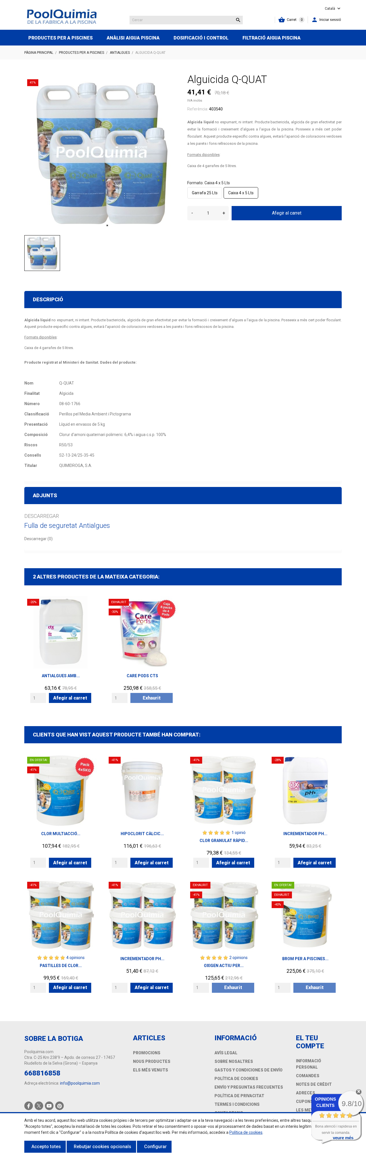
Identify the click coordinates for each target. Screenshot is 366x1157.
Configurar (155, 1146)
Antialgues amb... (61, 675)
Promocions (146, 1053)
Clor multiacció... (60, 833)
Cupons (304, 1101)
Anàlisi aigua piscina (133, 38)
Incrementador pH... (305, 833)
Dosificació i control (201, 38)
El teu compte (310, 1042)
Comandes (307, 1075)
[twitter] (39, 1106)
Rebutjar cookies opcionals (102, 1146)
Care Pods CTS (142, 675)
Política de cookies (236, 1078)
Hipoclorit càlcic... (142, 833)
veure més (343, 1137)
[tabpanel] (101, 153)
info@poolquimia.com (80, 1083)
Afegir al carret (286, 213)
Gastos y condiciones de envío (248, 1070)
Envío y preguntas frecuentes (248, 1087)
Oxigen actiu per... (224, 965)
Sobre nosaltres (233, 1061)
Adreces (305, 1093)
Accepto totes (46, 1146)
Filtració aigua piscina (271, 38)
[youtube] (49, 1106)
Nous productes (151, 1061)
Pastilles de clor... (61, 965)
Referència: (197, 109)
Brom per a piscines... (305, 958)
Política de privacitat (239, 1095)
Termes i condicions (237, 1104)
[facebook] (28, 1105)
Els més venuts (150, 1070)
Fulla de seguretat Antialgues (67, 526)
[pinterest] (59, 1105)
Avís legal (225, 1053)
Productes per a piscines (60, 38)
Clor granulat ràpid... (224, 840)
